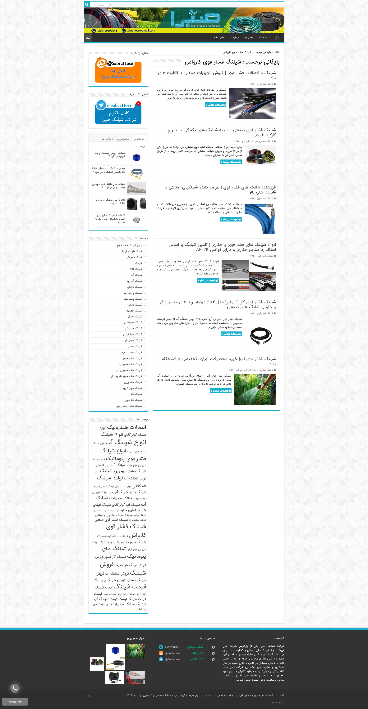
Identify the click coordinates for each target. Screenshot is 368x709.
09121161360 (172, 647)
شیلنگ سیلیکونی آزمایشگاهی (109, 515)
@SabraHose (172, 653)
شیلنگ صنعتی (266, 141)
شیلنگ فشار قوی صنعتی (111, 519)
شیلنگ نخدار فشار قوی (129, 406)
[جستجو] (87, 4)
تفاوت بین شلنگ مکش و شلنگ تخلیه (110, 201)
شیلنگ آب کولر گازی (126, 504)
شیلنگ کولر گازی (132, 388)
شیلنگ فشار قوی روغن (129, 370)
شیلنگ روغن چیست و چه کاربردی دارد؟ (110, 155)
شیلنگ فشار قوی (265, 84)
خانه (277, 37)
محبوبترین (123, 139)
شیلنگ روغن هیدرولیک (135, 515)
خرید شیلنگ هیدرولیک (124, 498)
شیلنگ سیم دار (133, 340)
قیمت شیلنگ (130, 587)
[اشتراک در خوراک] (154, 61)
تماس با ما (219, 38)
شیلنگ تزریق (135, 305)
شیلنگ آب (136, 275)
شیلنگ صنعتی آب (132, 352)
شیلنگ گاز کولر (134, 400)
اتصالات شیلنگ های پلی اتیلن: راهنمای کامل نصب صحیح (110, 218)
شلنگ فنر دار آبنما (132, 251)
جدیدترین (139, 139)
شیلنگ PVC (135, 269)
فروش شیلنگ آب (117, 573)
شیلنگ (138, 263)
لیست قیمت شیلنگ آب (110, 599)
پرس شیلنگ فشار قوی (129, 245)
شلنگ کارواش (134, 257)
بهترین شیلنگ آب (110, 471)
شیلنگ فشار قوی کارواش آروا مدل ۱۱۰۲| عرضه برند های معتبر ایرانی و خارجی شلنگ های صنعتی (217, 304)
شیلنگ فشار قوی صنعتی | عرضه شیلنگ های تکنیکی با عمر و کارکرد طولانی (222, 132)
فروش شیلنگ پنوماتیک (109, 580)
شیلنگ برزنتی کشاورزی (104, 510)
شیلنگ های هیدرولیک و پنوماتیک (122, 542)
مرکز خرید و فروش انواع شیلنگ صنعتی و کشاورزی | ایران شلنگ (163, 695)
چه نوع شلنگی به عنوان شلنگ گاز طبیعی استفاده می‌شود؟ (107, 170)
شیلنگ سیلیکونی (132, 334)
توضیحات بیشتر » (215, 104)
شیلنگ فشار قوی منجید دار (126, 376)
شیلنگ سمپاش (133, 328)
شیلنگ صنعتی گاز (137, 520)
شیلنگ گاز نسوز (115, 556)
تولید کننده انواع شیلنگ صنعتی (116, 486)
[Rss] (109, 4)
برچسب (140, 147)
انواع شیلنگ (112, 434)
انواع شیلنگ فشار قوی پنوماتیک (123, 455)
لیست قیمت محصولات (256, 38)
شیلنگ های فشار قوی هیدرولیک (112, 536)
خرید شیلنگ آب (125, 492)
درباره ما (234, 38)
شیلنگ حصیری (134, 311)
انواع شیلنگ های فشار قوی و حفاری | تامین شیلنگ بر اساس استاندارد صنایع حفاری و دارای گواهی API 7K (222, 247)
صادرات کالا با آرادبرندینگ (278, 703)
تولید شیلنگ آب (135, 478)
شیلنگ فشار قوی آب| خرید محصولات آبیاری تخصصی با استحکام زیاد (219, 361)
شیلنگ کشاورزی (133, 382)
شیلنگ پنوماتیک (133, 299)
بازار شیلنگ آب (121, 465)
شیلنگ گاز (136, 394)
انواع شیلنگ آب (125, 442)
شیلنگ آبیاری (134, 281)
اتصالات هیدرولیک (126, 427)
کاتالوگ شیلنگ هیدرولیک (128, 604)
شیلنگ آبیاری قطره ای (131, 510)
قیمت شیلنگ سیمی (112, 594)
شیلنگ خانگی (134, 317)
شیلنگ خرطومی (133, 323)
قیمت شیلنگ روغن (132, 594)
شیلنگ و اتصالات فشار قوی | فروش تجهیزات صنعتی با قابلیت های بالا (217, 75)
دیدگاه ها (107, 139)
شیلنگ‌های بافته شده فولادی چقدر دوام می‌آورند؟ (108, 186)
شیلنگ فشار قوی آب (246, 370)
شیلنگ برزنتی (134, 287)
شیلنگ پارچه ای (133, 293)
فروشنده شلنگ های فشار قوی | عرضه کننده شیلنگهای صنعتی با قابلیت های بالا (220, 190)
